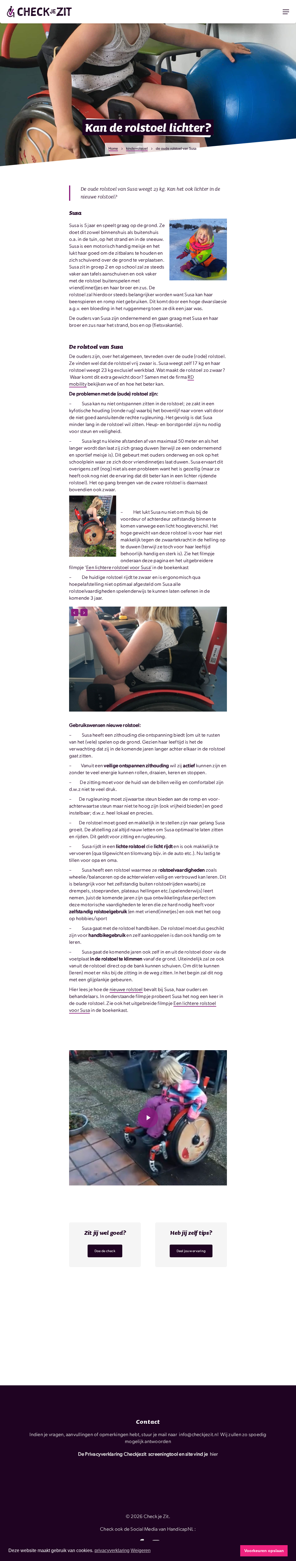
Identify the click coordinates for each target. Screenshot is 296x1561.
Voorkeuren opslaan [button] (264, 1550)
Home (113, 148)
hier (214, 1454)
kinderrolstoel (137, 148)
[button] (286, 12)
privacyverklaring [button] (112, 1550)
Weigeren (141, 1550)
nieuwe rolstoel (126, 989)
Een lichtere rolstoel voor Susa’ (118, 567)
